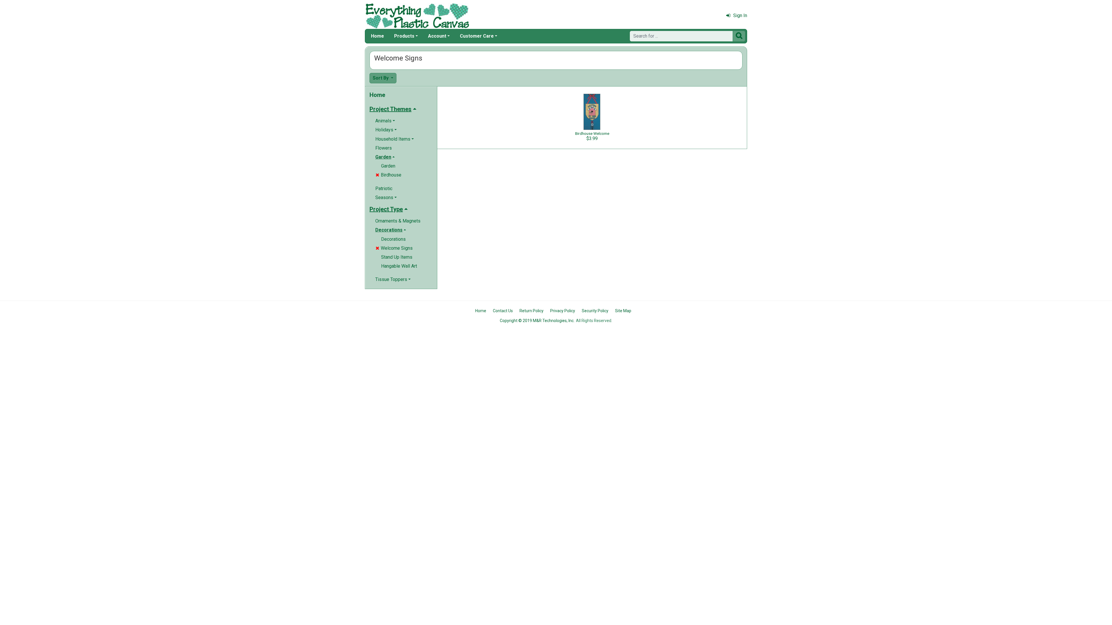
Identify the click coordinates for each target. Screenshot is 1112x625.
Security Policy (595, 310)
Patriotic (383, 188)
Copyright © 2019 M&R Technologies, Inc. (537, 320)
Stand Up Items (396, 257)
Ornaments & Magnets (397, 221)
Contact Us (503, 310)
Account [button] (437, 36)
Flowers (383, 148)
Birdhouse (388, 175)
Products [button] (404, 36)
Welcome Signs (394, 248)
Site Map (623, 310)
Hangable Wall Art (399, 266)
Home (377, 36)
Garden (388, 166)
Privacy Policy (562, 310)
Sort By (381, 78)
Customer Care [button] (477, 36)
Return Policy (532, 310)
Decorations (393, 239)
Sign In (740, 15)
